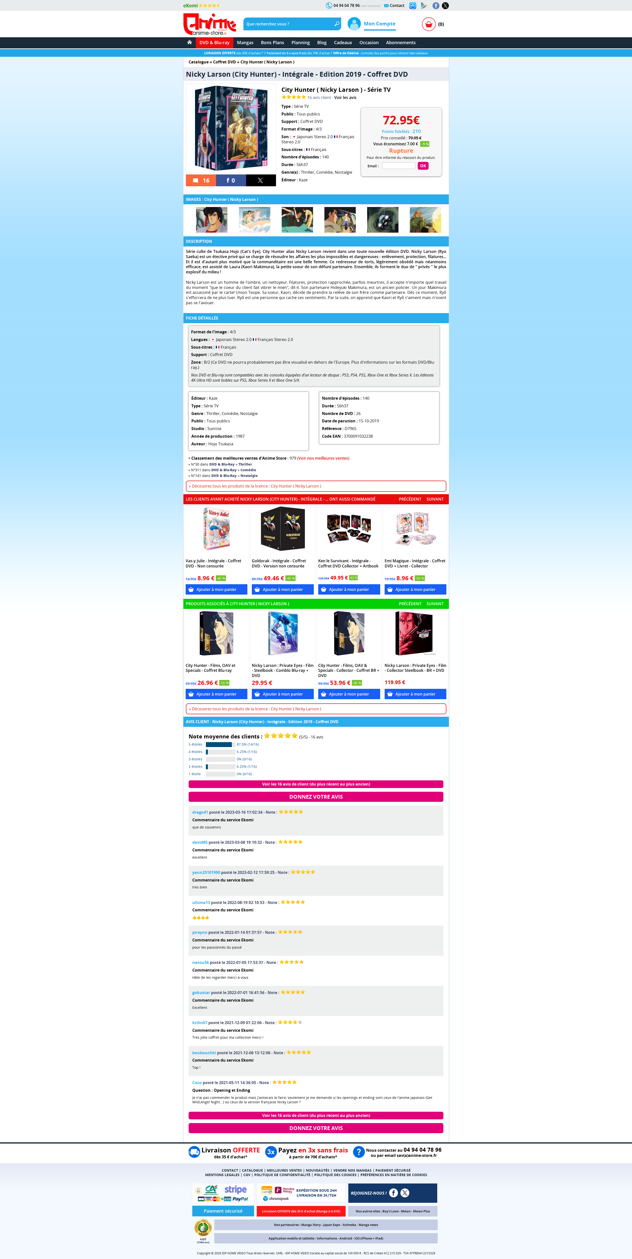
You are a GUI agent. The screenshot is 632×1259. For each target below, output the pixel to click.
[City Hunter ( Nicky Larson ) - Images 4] (340, 220)
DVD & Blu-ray (214, 42)
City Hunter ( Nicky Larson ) (267, 62)
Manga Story (311, 1224)
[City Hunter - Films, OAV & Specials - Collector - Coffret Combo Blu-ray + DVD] (349, 635)
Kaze (303, 180)
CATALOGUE (252, 1170)
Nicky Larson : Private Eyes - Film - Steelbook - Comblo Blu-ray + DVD (283, 670)
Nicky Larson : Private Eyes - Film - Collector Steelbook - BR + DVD (415, 668)
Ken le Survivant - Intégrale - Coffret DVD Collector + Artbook (348, 563)
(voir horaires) (370, 6)
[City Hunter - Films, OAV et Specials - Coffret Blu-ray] (217, 635)
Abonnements (401, 42)
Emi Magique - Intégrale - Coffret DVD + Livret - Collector (415, 563)
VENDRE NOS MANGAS (352, 1170)
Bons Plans (272, 42)
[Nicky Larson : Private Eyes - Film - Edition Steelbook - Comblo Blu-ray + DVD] (283, 635)
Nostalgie (343, 172)
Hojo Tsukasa (220, 444)
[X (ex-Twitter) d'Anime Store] (404, 1192)
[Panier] (429, 24)
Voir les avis (345, 97)
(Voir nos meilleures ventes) (323, 458)
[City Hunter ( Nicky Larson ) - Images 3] (297, 220)
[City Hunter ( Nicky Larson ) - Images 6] (425, 220)
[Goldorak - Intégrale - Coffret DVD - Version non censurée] (283, 531)
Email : (373, 166)
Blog (322, 42)
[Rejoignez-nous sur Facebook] (436, 5)
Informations (327, 1238)
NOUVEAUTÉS (317, 1170)
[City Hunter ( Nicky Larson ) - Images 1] (211, 220)
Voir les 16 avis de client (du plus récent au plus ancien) (316, 784)
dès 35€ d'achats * (233, 53)
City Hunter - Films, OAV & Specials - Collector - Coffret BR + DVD (348, 670)
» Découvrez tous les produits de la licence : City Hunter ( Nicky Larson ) (255, 486)
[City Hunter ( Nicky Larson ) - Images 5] (382, 220)
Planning (301, 42)
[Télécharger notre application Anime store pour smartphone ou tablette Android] (424, 5)
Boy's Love (390, 1211)
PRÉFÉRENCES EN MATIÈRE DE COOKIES (393, 1174)
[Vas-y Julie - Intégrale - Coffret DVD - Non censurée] (217, 531)
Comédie (324, 172)
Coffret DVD (224, 62)
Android (345, 1238)
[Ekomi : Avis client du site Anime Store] (203, 1235)
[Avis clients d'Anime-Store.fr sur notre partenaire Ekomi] (202, 5)
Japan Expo (331, 1224)
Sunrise (214, 428)
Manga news (368, 1224)
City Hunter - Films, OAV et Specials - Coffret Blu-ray (210, 668)
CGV (246, 1174)
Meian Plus (421, 1211)
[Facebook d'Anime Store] (393, 1192)
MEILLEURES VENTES (284, 1170)
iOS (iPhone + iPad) (369, 1238)
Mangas (245, 42)
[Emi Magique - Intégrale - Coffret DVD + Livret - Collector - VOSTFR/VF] (416, 531)
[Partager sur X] (261, 180)
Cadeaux (343, 42)
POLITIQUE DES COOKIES (335, 1174)
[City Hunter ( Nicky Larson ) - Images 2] (254, 220)
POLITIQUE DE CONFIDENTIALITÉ (282, 1174)
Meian (406, 1211)
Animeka (349, 1224)
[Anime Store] (209, 24)
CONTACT (230, 1170)
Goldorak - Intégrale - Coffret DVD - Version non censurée (279, 563)
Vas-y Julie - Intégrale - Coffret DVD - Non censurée (213, 563)
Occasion (369, 42)
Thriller (307, 172)
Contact (397, 5)
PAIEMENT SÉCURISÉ (393, 1170)
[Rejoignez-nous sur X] (445, 5)
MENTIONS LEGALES (222, 1174)
